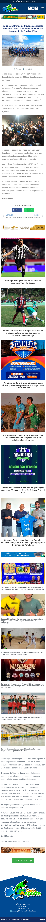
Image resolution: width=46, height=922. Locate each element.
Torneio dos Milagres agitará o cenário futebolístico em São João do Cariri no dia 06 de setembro (22, 653)
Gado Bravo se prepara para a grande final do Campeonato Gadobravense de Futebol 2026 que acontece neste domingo (22, 588)
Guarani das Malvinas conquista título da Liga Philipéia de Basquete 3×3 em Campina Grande (21, 718)
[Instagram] (36, 8)
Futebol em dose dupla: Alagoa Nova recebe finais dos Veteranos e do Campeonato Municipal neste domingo (23, 333)
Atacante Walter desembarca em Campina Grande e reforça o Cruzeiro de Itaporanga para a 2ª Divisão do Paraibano (23, 542)
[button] (42, 8)
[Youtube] (32, 8)
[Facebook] (29, 8)
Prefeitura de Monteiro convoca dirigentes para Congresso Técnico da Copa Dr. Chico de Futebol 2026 (23, 490)
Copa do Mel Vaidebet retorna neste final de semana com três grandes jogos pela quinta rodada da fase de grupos (23, 437)
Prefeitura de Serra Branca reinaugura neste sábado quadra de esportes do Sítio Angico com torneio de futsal (23, 385)
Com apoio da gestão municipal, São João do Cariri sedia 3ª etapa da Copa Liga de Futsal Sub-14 (22, 750)
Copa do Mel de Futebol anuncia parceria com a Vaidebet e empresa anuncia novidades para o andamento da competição (22, 621)
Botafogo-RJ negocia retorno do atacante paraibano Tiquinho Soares (23, 281)
